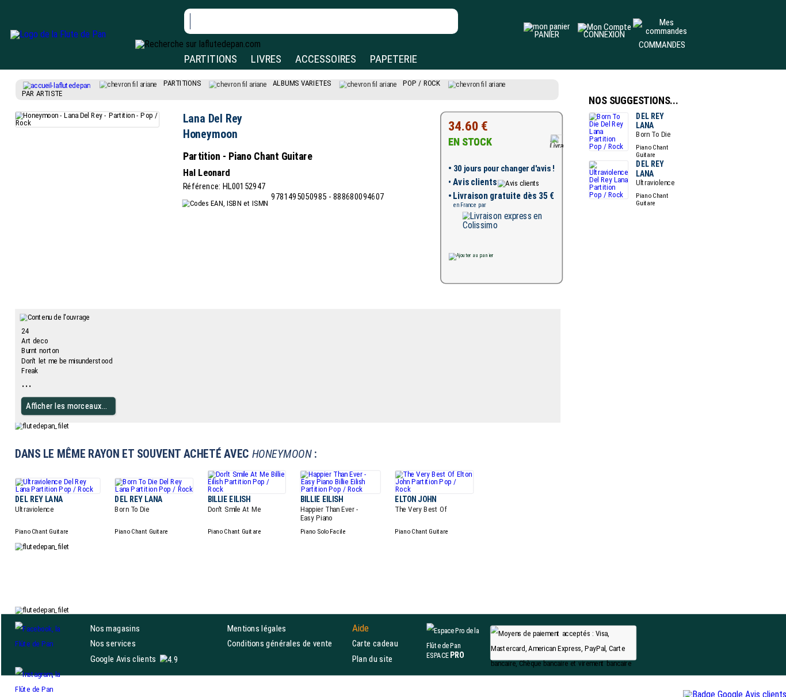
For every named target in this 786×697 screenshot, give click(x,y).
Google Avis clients (123, 659)
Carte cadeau (375, 643)
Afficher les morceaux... (66, 406)
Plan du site (372, 659)
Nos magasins (115, 628)
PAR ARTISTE (42, 93)
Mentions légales (257, 628)
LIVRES (266, 59)
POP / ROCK (421, 82)
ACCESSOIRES (325, 59)
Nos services (113, 643)
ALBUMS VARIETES (302, 82)
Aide (360, 628)
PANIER (546, 34)
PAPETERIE (393, 59)
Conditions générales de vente (287, 643)
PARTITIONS (210, 59)
